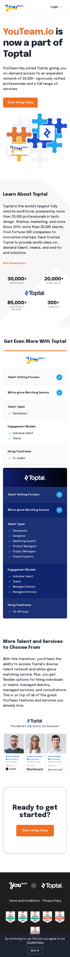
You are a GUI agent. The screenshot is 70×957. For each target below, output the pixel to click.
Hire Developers (14, 263)
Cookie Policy (35, 942)
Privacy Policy (52, 900)
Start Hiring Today (20, 102)
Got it (35, 950)
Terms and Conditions (24, 900)
